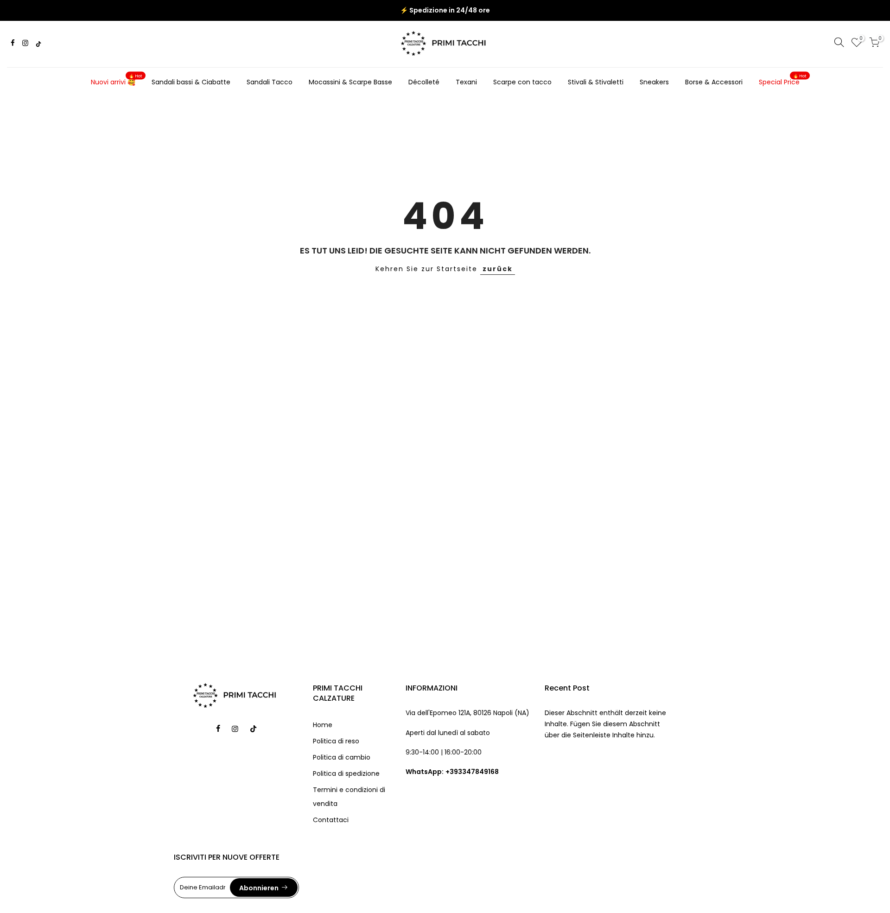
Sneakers (654, 82)
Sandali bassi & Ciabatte (191, 82)
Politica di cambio (341, 757)
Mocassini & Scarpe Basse (350, 82)
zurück (498, 268)
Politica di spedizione (346, 773)
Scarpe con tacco (522, 82)
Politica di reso (336, 741)
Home (322, 724)
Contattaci (331, 819)
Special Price (783, 80)
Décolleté (423, 82)
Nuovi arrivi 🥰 (117, 80)
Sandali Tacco (269, 82)
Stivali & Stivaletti (595, 82)
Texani (466, 82)
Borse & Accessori (714, 82)
